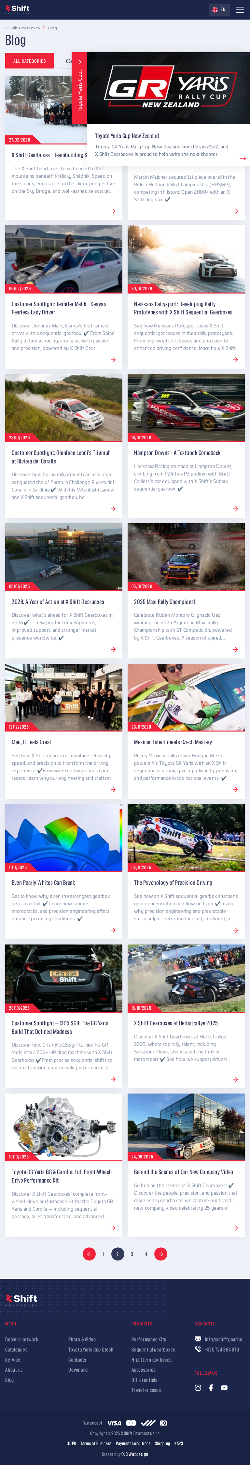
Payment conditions (133, 1444)
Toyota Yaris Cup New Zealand (127, 136)
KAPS (178, 1444)
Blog (52, 27)
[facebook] (211, 1387)
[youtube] (224, 1387)
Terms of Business (96, 1444)
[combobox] (219, 10)
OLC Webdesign (134, 1454)
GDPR (71, 1444)
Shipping (162, 1444)
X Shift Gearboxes (22, 27)
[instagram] (198, 1387)
